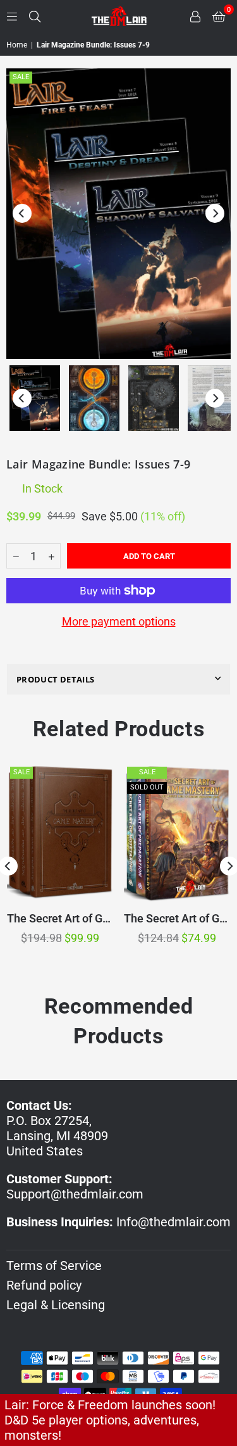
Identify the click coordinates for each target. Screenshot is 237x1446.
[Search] (34, 15)
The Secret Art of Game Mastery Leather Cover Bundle (60, 918)
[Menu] (12, 15)
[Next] (214, 213)
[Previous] (22, 213)
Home (16, 45)
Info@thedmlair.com (173, 1221)
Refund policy (44, 1285)
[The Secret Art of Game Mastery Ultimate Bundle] (177, 833)
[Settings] (195, 15)
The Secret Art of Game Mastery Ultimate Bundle (177, 918)
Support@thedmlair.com (74, 1194)
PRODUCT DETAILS (55, 679)
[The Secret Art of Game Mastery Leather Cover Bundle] (60, 833)
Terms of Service (54, 1265)
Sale (21, 77)
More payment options (119, 621)
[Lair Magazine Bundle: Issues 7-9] (34, 398)
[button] (219, 15)
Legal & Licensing (55, 1304)
